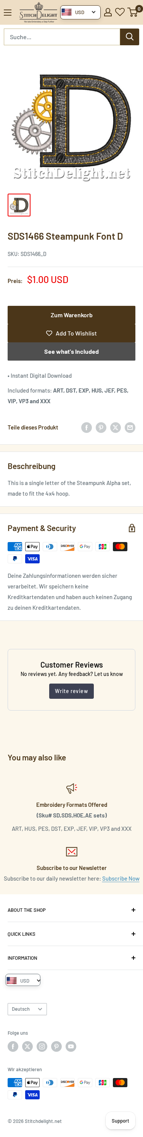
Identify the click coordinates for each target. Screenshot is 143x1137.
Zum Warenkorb (72, 314)
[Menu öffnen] (7, 13)
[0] (133, 12)
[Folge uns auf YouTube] (71, 1046)
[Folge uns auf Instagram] (42, 1046)
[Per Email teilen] (130, 427)
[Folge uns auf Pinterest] (56, 1046)
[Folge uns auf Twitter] (27, 1046)
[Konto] (108, 12)
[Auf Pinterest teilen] (101, 427)
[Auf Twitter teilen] (115, 427)
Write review (71, 691)
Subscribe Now (121, 878)
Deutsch (21, 1009)
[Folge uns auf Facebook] (13, 1046)
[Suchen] (129, 37)
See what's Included (71, 351)
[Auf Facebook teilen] (86, 427)
